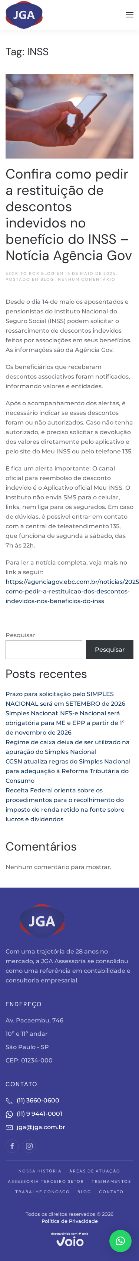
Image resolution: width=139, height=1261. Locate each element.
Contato (111, 1191)
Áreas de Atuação (94, 1171)
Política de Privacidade (70, 1221)
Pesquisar (21, 635)
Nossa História (40, 1171)
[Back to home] (25, 15)
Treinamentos (111, 1181)
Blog (47, 279)
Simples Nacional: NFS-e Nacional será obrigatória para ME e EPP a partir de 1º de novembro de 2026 (65, 723)
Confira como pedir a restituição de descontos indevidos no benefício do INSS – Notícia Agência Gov (69, 214)
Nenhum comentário (87, 279)
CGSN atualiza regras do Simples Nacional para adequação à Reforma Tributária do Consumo (68, 771)
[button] (129, 15)
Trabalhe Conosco (42, 1191)
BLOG (48, 273)
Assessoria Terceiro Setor (46, 1181)
